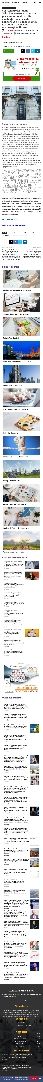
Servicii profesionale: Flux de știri (17, 290)
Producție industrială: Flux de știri (17, 362)
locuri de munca (33, 233)
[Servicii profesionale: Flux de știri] (21, 279)
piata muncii (14, 235)
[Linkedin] (37, 51)
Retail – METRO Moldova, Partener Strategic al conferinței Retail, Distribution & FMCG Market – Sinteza (16, 882)
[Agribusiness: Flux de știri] (21, 540)
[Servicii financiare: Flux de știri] (21, 302)
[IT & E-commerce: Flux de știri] (21, 397)
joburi (25, 233)
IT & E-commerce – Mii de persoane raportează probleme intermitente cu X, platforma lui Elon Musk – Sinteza (16, 840)
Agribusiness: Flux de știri (13, 552)
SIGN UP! (21, 78)
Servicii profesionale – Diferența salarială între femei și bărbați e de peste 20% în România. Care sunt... (14, 585)
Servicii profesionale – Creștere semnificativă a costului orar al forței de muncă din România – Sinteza (13, 652)
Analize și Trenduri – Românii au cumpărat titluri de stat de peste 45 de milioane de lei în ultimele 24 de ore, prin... (15, 717)
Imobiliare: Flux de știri (12, 385)
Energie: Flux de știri (11, 480)
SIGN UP (34, 1078)
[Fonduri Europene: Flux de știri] (21, 445)
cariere (10, 233)
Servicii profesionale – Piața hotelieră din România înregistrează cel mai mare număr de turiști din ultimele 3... (13, 622)
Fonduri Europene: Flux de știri (15, 457)
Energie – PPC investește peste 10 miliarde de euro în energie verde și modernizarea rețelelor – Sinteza (15, 726)
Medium (21, 47)
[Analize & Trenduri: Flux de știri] (21, 516)
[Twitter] (33, 51)
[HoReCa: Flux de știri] (21, 421)
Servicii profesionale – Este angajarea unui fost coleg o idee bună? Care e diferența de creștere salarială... (13, 594)
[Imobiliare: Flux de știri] (21, 374)
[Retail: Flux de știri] (21, 326)
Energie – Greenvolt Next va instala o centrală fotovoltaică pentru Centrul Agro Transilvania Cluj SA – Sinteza (16, 861)
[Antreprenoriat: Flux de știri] (21, 493)
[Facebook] (28, 51)
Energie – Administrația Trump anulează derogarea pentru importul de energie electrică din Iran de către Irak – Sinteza (16, 965)
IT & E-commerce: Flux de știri (15, 409)
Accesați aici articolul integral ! (14, 226)
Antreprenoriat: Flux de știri (15, 504)
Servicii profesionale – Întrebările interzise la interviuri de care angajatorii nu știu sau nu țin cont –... (14, 612)
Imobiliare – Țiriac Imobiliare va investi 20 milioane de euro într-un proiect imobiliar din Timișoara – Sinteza (15, 768)
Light (15, 47)
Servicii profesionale (9, 8)
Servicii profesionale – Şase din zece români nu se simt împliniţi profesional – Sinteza (14, 604)
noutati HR (6, 235)
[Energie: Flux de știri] (21, 469)
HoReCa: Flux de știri (11, 433)
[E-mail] (23, 51)
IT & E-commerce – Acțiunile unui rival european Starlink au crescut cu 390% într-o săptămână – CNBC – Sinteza (16, 872)
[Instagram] (21, 1000)
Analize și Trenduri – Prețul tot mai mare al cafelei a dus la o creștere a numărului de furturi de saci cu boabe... (15, 748)
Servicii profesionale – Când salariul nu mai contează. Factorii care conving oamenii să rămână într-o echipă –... (14, 642)
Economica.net (10, 42)
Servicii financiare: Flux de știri (16, 314)
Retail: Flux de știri (11, 338)
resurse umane (23, 235)
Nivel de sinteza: (7, 47)
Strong (28, 47)
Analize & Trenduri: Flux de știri (16, 528)
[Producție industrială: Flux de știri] (21, 350)
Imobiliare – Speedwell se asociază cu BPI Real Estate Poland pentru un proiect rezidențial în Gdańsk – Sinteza (16, 851)
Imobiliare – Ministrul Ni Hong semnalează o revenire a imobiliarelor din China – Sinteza (15, 891)
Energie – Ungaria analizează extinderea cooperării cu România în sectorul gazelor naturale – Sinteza (16, 778)
